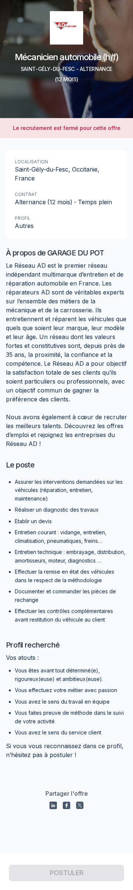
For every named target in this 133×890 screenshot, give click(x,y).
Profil (23, 218)
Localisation (31, 161)
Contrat (26, 194)
